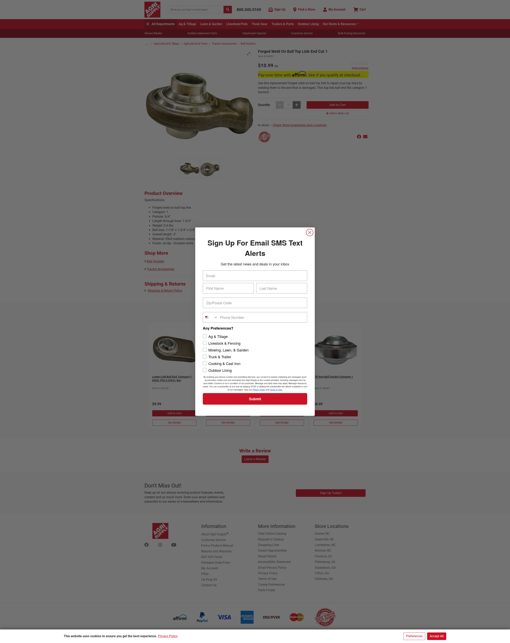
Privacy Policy (168, 636)
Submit (255, 398)
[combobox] (210, 317)
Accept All (437, 636)
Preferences (414, 636)
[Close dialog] (309, 232)
